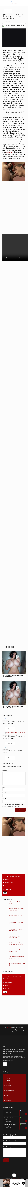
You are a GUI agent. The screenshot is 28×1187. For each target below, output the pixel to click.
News (7, 1095)
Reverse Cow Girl (9, 882)
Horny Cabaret (9, 1088)
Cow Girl (7, 879)
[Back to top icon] (14, 1175)
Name (4, 787)
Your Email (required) (9, 1141)
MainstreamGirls (10, 1090)
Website (4, 798)
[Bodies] (14, 3)
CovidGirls (8, 1080)
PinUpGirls (8, 1100)
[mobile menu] (26, 3)
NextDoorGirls (9, 1098)
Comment (5, 770)
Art (6, 1075)
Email (4, 793)
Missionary (7, 885)
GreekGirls (8, 1085)
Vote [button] (5, 892)
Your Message (7, 1147)
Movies (7, 1093)
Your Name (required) (9, 1135)
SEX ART (9, 153)
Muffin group (16, 1178)
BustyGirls (8, 1078)
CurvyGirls (8, 1083)
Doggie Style (8, 889)
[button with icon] (5, 1064)
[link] (14, 194)
